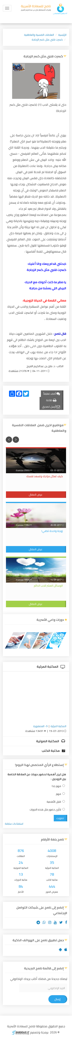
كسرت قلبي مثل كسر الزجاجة (47, 39)
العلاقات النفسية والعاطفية (39, 34)
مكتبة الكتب (51, 750)
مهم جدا (56, 786)
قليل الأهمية (54, 801)
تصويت (60, 818)
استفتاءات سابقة (14, 823)
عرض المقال (35, 494)
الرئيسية (62, 34)
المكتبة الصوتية (48, 741)
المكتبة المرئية (48, 666)
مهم (58, 794)
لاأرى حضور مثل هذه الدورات (45, 809)
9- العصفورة (40, 726)
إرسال (57, 999)
